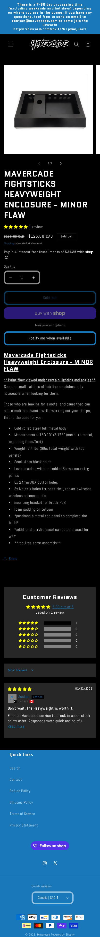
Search (15, 768)
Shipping (9, 243)
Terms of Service (22, 814)
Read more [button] (16, 726)
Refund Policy (20, 791)
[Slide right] (61, 163)
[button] (10, 44)
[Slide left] (39, 163)
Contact (16, 779)
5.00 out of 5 (63, 607)
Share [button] (13, 558)
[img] (20, 689)
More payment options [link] (50, 325)
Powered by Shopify (63, 934)
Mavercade (43, 934)
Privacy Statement (24, 825)
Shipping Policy (21, 802)
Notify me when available (49, 338)
